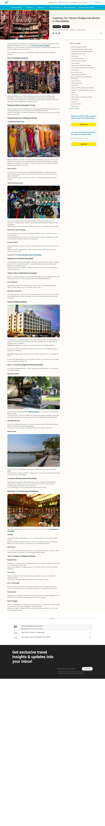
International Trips (16, 7)
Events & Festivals (54, 7)
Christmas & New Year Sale (86, 7)
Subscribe (84, 144)
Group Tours (40, 7)
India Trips (30, 7)
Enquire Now (83, 124)
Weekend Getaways (69, 7)
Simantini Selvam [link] (81, 30)
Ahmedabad (57, 26)
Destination (66, 26)
